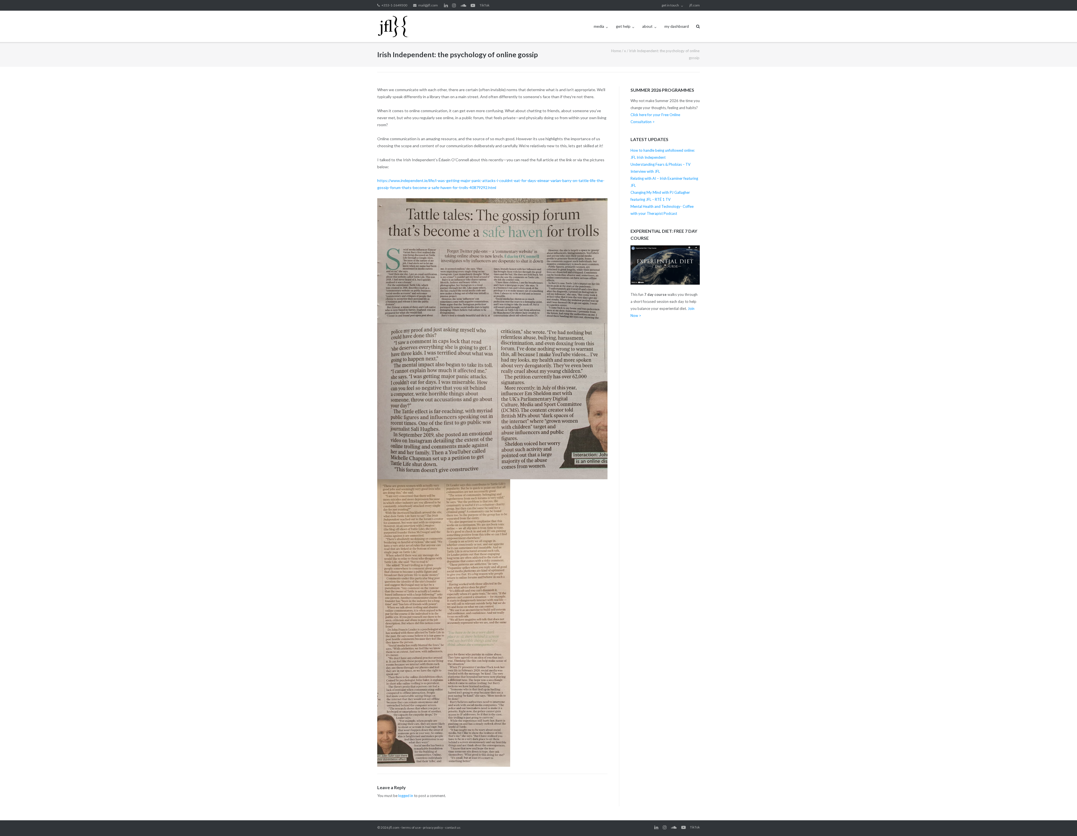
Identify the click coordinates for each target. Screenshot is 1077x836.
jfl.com (694, 5)
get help (623, 26)
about (647, 26)
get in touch (670, 5)
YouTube (473, 5)
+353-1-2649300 (394, 5)
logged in (405, 795)
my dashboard (676, 26)
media (599, 26)
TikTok (484, 5)
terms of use (411, 827)
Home (616, 51)
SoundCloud (463, 5)
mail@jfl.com (428, 5)
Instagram (454, 5)
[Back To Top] (1063, 822)
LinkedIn (446, 5)
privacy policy (433, 827)
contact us (453, 827)
